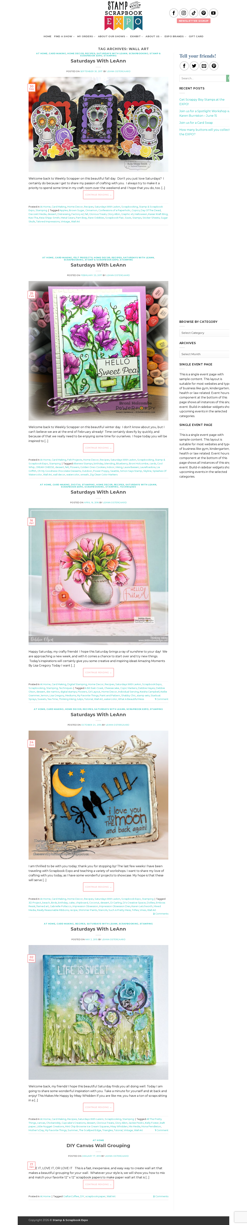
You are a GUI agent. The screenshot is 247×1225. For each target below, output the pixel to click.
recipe (74, 910)
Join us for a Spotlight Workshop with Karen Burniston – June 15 (206, 113)
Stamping (110, 55)
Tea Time (52, 699)
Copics (136, 210)
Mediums (70, 695)
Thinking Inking (67, 699)
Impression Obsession (85, 906)
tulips (80, 699)
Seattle (114, 471)
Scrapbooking (138, 53)
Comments (160, 913)
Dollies (151, 902)
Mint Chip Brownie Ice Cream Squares (87, 1126)
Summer (73, 1130)
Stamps (136, 217)
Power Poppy (101, 471)
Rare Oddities (96, 217)
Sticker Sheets (151, 217)
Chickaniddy (53, 1123)
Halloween (141, 214)
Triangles (107, 1130)
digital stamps (68, 691)
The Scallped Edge (90, 1130)
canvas (41, 1123)
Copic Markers (128, 688)
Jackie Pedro (136, 1123)
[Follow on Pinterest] (203, 13)
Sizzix (128, 217)
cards (153, 463)
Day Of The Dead (151, 210)
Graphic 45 (127, 214)
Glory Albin (114, 214)
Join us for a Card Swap (196, 122)
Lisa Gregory (57, 695)
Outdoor (87, 471)
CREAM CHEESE (45, 467)
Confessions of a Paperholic (114, 210)
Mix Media (134, 1126)
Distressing (64, 214)
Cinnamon (91, 210)
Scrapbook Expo (72, 487)
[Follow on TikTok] (193, 13)
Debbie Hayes (146, 688)
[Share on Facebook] (184, 65)
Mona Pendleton (151, 1126)
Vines (143, 910)
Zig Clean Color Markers (104, 474)
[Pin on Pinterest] (213, 65)
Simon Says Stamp (131, 471)
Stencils (102, 910)
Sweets (41, 699)
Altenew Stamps (83, 463)
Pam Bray (81, 217)
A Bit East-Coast (94, 688)
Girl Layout (94, 691)
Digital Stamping (83, 484)
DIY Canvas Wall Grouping (98, 1145)
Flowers (74, 467)
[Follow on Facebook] (173, 13)
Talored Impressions (48, 221)
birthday (98, 463)
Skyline (147, 471)
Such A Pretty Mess (119, 910)
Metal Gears (68, 217)
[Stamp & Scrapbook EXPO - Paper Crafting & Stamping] (123, 15)
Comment (161, 699)
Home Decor (75, 53)
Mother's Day (36, 1130)
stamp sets (143, 695)
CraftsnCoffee (71, 1196)
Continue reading (98, 194)
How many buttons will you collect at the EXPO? (206, 132)
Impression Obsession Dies (114, 906)
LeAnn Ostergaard (118, 71)
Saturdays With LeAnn (112, 53)
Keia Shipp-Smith (49, 217)
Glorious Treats (98, 214)
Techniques (128, 487)
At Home (42, 53)
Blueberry (122, 463)
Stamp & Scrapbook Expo (102, 259)
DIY (82, 1196)
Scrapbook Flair (114, 217)
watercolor (72, 474)
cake (72, 902)
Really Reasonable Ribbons (53, 910)
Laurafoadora (148, 467)
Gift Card (196, 36)
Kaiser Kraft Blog (158, 214)
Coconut (94, 902)
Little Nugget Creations (50, 1126)
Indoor (110, 467)
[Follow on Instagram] (183, 13)
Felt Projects (83, 257)
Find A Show (63, 36)
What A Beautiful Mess (131, 699)
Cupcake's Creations (74, 1123)
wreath (84, 474)
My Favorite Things (88, 695)
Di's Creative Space (134, 902)
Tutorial (88, 699)
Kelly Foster (152, 1123)
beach (46, 902)
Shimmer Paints (88, 910)
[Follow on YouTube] (213, 13)
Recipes (90, 53)
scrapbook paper (95, 1196)
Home (48, 36)
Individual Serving (128, 691)
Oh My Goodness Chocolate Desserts (59, 471)
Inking (119, 467)
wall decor (59, 474)
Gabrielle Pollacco (60, 906)
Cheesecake (111, 688)
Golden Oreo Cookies (93, 467)
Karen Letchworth (142, 906)
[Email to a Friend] (203, 65)
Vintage (65, 221)
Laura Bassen (131, 467)
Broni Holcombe (138, 463)
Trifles (135, 910)
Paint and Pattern (110, 695)
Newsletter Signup (194, 20)
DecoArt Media (37, 214)
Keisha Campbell (149, 691)
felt (67, 467)
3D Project (35, 902)
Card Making (57, 53)
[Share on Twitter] (194, 65)
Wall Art (75, 221)
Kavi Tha (33, 217)
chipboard (82, 902)
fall (86, 214)
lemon (44, 695)
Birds (54, 902)
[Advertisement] (98, 239)
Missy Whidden (119, 1126)
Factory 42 (77, 214)
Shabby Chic (128, 695)
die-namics (52, 691)
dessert (52, 214)
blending (110, 463)
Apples (64, 210)
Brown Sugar (76, 210)
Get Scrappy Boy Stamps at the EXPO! (202, 102)
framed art (43, 906)
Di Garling (116, 902)
